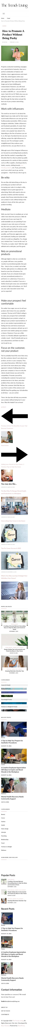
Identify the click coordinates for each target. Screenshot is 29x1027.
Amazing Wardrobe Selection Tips (14, 671)
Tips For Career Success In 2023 (11, 548)
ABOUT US (4, 1007)
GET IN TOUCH (5, 1011)
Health (3, 825)
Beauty (3, 737)
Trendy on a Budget (18, 647)
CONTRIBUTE (5, 1014)
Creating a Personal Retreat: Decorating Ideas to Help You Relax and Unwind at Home (14, 627)
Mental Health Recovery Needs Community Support (12, 798)
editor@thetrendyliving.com (11, 1001)
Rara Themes (5, 1025)
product (3, 407)
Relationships (4, 839)
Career (4, 26)
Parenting (3, 836)
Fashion (9, 669)
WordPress (21, 1025)
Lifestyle (3, 832)
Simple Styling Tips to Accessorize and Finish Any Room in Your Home (14, 650)
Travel (2, 843)
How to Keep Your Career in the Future (13, 521)
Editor (5, 42)
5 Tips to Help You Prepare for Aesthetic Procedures (12, 742)
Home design (14, 624)
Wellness (3, 793)
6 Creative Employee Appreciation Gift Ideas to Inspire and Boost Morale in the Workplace (13, 770)
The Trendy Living (17, 1020)
